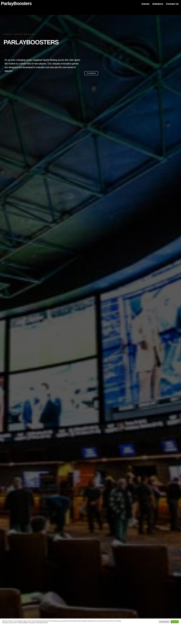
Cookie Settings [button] (164, 621)
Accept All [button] (175, 621)
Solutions (157, 3)
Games (145, 3)
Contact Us (172, 3)
